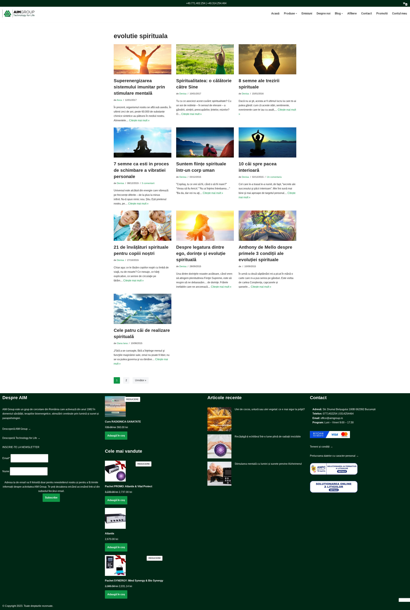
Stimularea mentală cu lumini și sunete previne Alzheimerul (268, 463)
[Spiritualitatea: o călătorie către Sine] (205, 59)
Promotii (382, 13)
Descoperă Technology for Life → (21, 438)
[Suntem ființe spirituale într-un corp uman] (205, 142)
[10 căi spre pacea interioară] (267, 142)
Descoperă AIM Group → (16, 428)
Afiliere (352, 13)
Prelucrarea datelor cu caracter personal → (334, 455)
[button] (296, 13)
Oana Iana (122, 343)
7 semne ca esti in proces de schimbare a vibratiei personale (141, 170)
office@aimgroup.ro (332, 418)
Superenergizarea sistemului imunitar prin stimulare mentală (139, 87)
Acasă (275, 13)
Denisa (182, 93)
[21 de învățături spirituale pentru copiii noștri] (142, 226)
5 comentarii (148, 183)
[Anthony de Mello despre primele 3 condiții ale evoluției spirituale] (267, 226)
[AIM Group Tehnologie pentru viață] (18, 13)
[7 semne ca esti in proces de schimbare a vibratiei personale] (142, 142)
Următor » (140, 380)
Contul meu (399, 13)
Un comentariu (274, 177)
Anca (119, 100)
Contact (366, 13)
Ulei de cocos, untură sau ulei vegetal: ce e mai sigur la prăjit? (270, 409)
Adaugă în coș (116, 435)
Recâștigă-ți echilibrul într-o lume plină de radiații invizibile (268, 436)
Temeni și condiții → (321, 446)
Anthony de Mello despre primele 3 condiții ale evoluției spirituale (265, 253)
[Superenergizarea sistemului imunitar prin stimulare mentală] (142, 59)
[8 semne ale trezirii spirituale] (267, 59)
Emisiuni (307, 13)
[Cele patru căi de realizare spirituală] (142, 309)
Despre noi (323, 13)
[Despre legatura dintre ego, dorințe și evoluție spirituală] (205, 226)
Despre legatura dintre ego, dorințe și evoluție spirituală (201, 253)
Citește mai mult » (139, 120)
